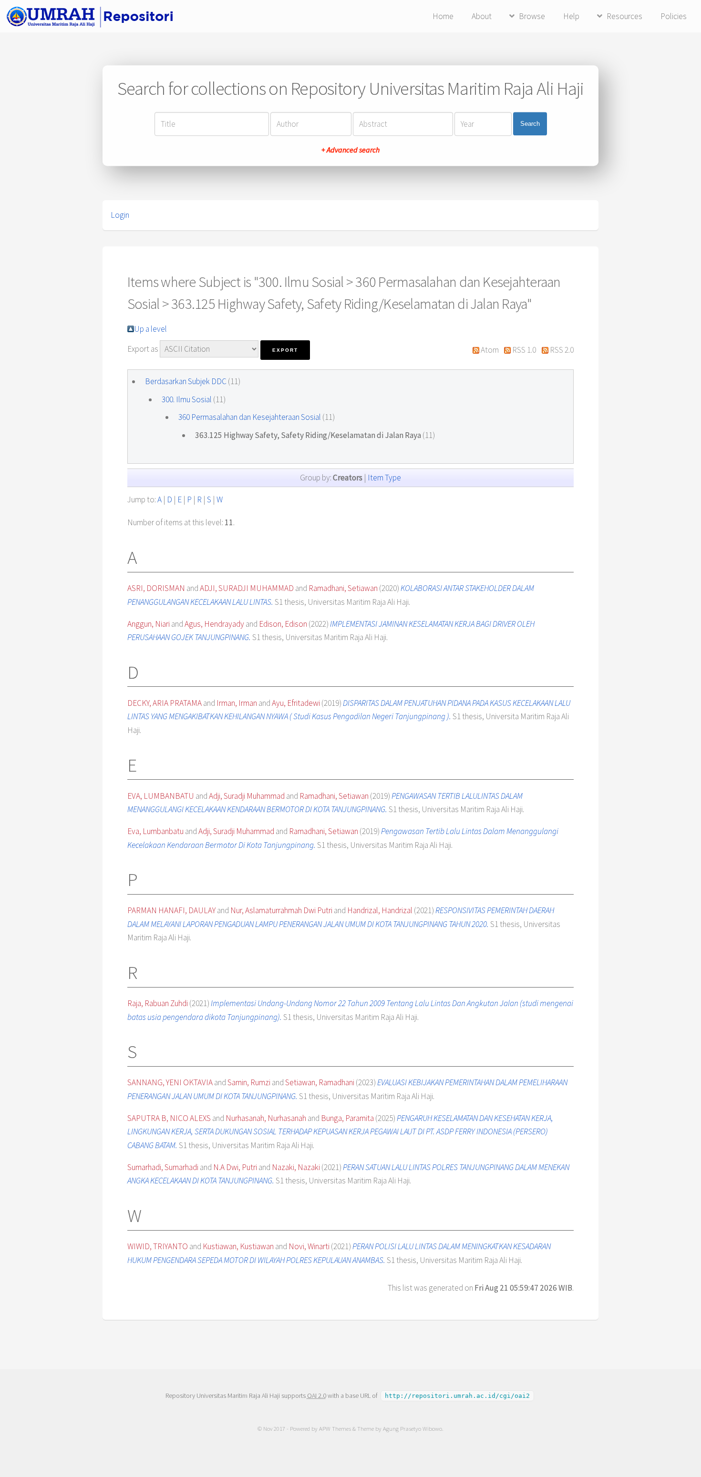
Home (443, 16)
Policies (673, 16)
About (482, 16)
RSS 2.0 (562, 350)
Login (120, 215)
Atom (490, 350)
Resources (624, 16)
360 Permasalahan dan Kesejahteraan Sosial (249, 417)
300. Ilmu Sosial (187, 399)
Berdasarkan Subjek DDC (186, 381)
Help (571, 16)
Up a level (150, 329)
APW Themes (335, 1428)
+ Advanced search (350, 149)
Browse (532, 16)
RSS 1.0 (524, 350)
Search (530, 123)
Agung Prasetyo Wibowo (412, 1428)
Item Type (384, 477)
